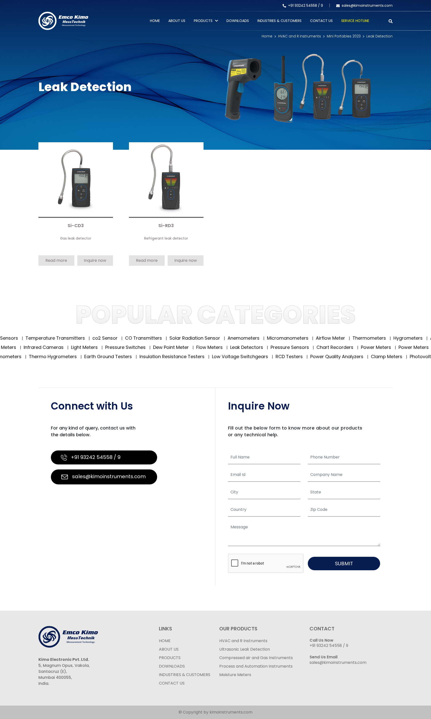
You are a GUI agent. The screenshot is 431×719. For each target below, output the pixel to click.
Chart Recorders (353, 347)
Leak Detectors (265, 347)
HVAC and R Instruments (299, 36)
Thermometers (349, 338)
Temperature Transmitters (35, 338)
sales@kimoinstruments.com (367, 5)
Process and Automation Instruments (256, 666)
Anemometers (223, 338)
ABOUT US (169, 649)
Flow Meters (227, 347)
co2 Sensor (85, 338)
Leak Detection (379, 36)
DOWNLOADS (172, 666)
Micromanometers (267, 338)
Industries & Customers (279, 20)
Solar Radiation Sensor (175, 338)
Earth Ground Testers (85, 356)
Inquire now (95, 260)
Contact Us (321, 20)
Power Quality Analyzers (314, 356)
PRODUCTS (203, 20)
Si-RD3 (166, 226)
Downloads (237, 20)
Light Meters (102, 347)
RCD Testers (266, 356)
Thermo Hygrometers (29, 356)
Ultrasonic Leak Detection (244, 649)
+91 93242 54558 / (304, 5)
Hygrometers (388, 338)
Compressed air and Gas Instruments (256, 658)
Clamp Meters (363, 356)
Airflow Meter (310, 338)
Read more (56, 260)
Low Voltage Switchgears (217, 356)
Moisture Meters (235, 675)
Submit (344, 563)
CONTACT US (172, 683)
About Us (176, 20)
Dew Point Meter (189, 347)
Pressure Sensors (308, 347)
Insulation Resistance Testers (149, 356)
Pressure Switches (143, 347)
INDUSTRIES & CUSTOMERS (184, 675)
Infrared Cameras (61, 347)
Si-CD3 (76, 226)
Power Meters (394, 347)
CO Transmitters (123, 338)
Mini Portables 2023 (344, 36)
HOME (165, 641)
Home (155, 20)
